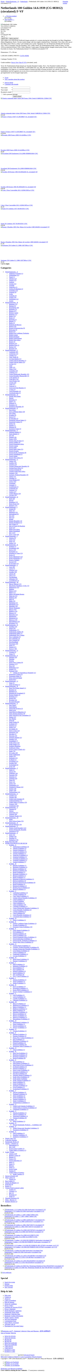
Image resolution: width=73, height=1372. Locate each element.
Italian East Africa (14, 529)
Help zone (8, 1295)
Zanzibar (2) (12, 838)
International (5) (14, 1145)
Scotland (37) (13, 724)
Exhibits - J (12, 978)
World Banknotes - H (11, 497)
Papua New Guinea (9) (16, 662)
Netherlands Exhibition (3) (21, 1022)
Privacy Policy (9, 1305)
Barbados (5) (13, 309)
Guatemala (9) (13, 488)
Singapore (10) (13, 732)
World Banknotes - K (11, 545)
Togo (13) (12, 782)
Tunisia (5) (12, 1171)
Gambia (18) (13, 463)
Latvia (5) (12, 568)
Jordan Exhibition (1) (19, 983)
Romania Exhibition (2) (20, 1056)
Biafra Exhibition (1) (19, 877)
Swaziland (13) (13, 761)
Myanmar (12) (13, 623)
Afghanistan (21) (14, 275)
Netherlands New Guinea (16, 635)
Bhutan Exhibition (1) (19, 876)
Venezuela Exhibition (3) (20, 1116)
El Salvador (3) (13, 418)
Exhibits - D (12, 918)
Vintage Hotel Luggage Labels (14, 1188)
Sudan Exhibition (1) (19, 1084)
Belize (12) (12, 316)
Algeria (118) (13, 1154)
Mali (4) (11, 599)
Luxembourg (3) (14, 580)
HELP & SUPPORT (11, 1343)
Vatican (11, 811)
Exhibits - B (12, 864)
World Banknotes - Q (11, 681)
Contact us (8, 1297)
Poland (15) (12, 669)
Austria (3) (12, 1189)
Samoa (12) (12, 717)
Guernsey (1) (13, 490)
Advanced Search (29, 1355)
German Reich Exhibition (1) (21, 945)
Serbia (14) (12, 727)
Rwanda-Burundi (14, 702)
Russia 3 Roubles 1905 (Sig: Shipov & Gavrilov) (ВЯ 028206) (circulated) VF (24, 242)
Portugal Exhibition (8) (20, 1044)
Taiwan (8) (12, 771)
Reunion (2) (12, 690)
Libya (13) (12, 575)
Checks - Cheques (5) (11, 1143)
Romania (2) (13, 1195)
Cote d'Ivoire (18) (14, 381)
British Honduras (14, 336)
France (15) (12, 1159)
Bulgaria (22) (13, 343)
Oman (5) (12, 654)
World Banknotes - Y (11, 826)
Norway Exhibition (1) (20, 1027)
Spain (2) (12, 1196)
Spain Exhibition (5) (19, 1082)
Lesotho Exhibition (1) (19, 998)
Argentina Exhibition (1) (20, 858)
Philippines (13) (14, 667)
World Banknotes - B (11, 302)
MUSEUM (8, 1339)
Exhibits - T (12, 1090)
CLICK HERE (24, 55)
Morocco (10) (13, 620)
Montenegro (12, 616)
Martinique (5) (13, 603)
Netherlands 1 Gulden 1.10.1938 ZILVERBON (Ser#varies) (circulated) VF (27, 1242)
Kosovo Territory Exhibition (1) (22, 992)
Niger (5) (12, 645)
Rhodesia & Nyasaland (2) (17, 693)
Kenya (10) (12, 550)
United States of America (16, 1172)
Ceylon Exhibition (18, 901)
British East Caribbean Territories (19, 333)
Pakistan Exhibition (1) (20, 1034)
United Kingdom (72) (15, 800)
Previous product (11, 16)
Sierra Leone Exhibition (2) (21, 1070)
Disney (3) (12, 401)
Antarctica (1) (13, 287)
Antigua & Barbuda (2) (16, 289)
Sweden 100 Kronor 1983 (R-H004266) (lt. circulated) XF (18, 187)
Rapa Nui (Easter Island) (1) (17, 688)
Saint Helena (13, 707)
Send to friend (9, 82)
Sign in (3, 1333)
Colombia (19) (13, 371)
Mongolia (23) (13, 615)
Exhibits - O (12, 1029)
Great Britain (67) (14, 480)
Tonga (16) (12, 783)
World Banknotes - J (11, 536)
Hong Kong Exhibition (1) (21, 959)
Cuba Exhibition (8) (19, 913)
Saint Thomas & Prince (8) (17, 713)
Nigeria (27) (12, 647)
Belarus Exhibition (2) (19, 869)
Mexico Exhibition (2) (19, 1014)
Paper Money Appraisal (12, 1322)
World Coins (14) (10, 1138)
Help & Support (9, 1302)
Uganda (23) (13, 795)
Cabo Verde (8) (13, 357)
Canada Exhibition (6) (19, 894)
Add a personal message (10, 94)
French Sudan (13, 456)
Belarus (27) (12, 311)
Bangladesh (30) (14, 307)
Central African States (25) (17, 362)
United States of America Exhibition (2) (25, 1108)
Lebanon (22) (13, 570)
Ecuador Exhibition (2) (20, 925)
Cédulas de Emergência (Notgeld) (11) (24, 673)
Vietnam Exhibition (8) (20, 1118)
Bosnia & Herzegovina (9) (17, 328)
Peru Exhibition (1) (18, 1039)
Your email (4, 90)
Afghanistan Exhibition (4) (21, 847)
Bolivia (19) (12, 326)
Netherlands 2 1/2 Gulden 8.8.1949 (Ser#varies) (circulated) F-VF (24, 1211)
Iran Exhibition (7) (18, 968)
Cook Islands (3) (14, 377)
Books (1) (8, 1186)
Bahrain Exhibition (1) (19, 865)
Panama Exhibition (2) (19, 1036)
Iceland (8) (12, 509)
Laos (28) (12, 567)
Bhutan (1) (12, 1157)
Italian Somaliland (14, 531)
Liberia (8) (12, 574)
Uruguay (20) (13, 804)
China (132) (12, 369)
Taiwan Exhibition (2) (19, 1092)
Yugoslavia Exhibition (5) (20, 1130)
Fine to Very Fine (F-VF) (19, 62)
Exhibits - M (13, 1002)
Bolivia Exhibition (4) (19, 881)
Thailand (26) (13, 778)
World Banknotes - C (11, 350)
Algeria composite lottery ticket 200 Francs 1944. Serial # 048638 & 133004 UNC (25, 113)
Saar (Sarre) (12, 705)
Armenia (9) (12, 292)
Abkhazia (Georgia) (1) (16, 273)
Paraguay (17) (13, 664)
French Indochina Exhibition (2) (22, 939)
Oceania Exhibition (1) (20, 1031)
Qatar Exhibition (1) (19, 1050)
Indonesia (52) (13, 512)
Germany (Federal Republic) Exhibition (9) (26, 947)
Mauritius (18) (13, 606)
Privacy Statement (10, 1309)
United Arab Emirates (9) (16, 799)
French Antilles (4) (14, 442)
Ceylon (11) (12, 364)
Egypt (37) (12, 417)
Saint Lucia (12, 710)
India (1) (11, 1162)
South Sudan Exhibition (20, 1079)
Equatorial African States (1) (17, 420)
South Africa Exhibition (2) (21, 1077)
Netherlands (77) (14, 630)
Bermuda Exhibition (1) (20, 874)
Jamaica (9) (12, 538)
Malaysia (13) (13, 596)
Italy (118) (12, 1147)
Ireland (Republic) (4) (15, 521)
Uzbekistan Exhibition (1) (20, 1109)
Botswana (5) (13, 330)
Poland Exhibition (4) (19, 1043)
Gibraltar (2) (12, 478)
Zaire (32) (12, 835)
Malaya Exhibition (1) (19, 1007)
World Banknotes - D (11, 394)
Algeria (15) (12, 280)
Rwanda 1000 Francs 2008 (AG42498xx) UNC (15, 150)
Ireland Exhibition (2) (19, 971)
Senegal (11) (13, 725)
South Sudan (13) (14, 744)
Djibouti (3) (12, 403)
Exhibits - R (12, 1051)
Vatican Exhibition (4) (19, 1114)
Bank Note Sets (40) (11, 841)
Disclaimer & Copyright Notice (14, 1326)
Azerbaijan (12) (13, 299)
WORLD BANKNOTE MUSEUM (16, 843)
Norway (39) (13, 649)
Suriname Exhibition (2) (20, 1085)
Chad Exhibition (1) (19, 899)
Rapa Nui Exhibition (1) (20, 1053)
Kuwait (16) (12, 562)
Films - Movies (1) (10, 1200)
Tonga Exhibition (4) (19, 1097)
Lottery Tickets (9, 1152)
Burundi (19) (13, 348)
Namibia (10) (13, 626)
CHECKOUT (9, 1346)
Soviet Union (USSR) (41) (17, 749)
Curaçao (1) (12, 386)
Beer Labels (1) (10, 1181)
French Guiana (13, 446)
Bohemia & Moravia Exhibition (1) (23, 879)
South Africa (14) (14, 742)
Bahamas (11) (13, 304)
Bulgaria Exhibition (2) (20, 886)
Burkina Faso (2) (14, 345)
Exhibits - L (12, 993)
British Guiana (13, 335)
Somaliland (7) (13, 741)
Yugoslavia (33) (14, 831)
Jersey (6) (12, 541)
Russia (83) (12, 698)
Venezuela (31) (13, 812)
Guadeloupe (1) (13, 487)
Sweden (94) (13, 763)
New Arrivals (9, 1287)
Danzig (11, 398)
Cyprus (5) (12, 389)
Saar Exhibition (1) (18, 1061)
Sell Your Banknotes (11, 1319)
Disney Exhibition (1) (19, 920)
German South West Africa (17, 471)
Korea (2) (12, 555)
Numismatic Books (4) (12, 1142)
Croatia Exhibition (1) (19, 911)
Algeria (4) (12, 1179)
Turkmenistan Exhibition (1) (21, 1102)
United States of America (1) (17, 1150)
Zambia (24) (12, 836)
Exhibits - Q (12, 1048)
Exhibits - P (12, 1032)
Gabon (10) (12, 461)
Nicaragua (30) (13, 644)
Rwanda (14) (13, 700)
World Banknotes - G (11, 459)
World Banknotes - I (11, 507)
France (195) (13, 439)
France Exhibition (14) (19, 935)
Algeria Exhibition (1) (19, 850)
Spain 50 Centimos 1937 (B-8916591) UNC (14, 223)
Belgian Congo (13, 313)
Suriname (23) (13, 758)
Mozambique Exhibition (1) (21, 1019)
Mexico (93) (12, 609)
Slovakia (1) (12, 734)
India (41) (12, 510)
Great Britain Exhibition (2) (21, 951)
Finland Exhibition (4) (19, 934)
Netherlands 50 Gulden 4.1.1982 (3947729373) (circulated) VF (24, 1226)
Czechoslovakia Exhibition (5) (22, 916)
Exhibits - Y (12, 1126)
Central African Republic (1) (17, 360)
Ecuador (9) (12, 415)
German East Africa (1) (16, 468)
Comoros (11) (13, 372)
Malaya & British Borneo (16, 594)
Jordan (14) (12, 543)
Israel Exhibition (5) (19, 973)
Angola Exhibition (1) (19, 853)
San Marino (12, 719)
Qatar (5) (11, 683)
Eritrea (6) (12, 423)
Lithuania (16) (13, 579)
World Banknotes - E (11, 408)
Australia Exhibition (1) (20, 860)
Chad (10, 365)
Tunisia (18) (12, 789)
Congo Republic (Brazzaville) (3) (19, 376)
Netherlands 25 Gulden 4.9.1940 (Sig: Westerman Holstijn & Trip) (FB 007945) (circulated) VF (33, 1267)
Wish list (13, 1333)
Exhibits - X (12, 1123)
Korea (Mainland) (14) (16, 557)
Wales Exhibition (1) (19, 1121)
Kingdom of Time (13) (16, 553)
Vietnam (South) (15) (15, 816)
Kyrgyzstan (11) (14, 563)
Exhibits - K (12, 985)
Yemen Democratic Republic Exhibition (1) (26, 1128)
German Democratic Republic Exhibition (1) (26, 949)
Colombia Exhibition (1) (20, 906)
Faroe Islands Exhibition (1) (21, 930)
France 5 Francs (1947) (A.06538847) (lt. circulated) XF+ (18, 131)
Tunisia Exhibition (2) (19, 1099)
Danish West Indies (15, 396)
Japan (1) (12, 1164)
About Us (7, 1299)
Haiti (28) (12, 499)
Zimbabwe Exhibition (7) (20, 1137)
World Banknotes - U (11, 794)
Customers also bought (11, 84)
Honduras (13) (13, 502)
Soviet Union (13, 1169)
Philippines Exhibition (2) (20, 1041)
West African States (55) (16, 821)
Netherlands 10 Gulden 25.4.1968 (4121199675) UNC (21, 1237)
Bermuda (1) (13, 319)
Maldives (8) (13, 597)
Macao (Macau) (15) (15, 584)
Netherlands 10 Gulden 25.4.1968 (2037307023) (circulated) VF (24, 1232)
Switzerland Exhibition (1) (21, 1089)
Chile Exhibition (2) (19, 903)
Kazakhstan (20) (14, 548)
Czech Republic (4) (15, 391)
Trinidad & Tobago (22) (16, 787)
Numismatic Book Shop (12, 1312)
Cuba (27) (12, 384)
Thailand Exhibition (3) (20, 1094)
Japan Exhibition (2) (19, 981)
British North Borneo (15, 338)
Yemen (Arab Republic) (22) (17, 828)
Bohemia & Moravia (15, 325)
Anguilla (11, 285)
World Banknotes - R (11, 686)
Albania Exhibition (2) (19, 848)
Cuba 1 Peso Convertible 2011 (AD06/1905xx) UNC (17, 205)
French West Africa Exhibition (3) (23, 942)
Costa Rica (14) (13, 379)
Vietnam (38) (13, 814)
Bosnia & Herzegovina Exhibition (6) (24, 882)
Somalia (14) (13, 739)
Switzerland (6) (13, 765)
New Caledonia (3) (15, 637)
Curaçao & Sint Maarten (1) (17, 388)
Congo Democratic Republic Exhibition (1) (26, 908)
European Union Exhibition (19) (22, 927)
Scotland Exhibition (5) (20, 1067)
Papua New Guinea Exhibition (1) (23, 1038)
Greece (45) (12, 481)
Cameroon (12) (13, 354)
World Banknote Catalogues (13, 1311)
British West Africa (14, 340)
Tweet (6, 77)
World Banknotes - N (12, 1)
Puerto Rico (12, 679)
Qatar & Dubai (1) (14, 684)
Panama (11, 661)
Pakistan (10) (13, 657)
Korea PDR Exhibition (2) (21, 990)
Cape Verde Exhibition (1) (21, 896)
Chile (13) (12, 367)
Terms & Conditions (11, 1304)
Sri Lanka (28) (13, 753)
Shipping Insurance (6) (12, 1198)
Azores (11, 301)
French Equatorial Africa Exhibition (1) (24, 937)
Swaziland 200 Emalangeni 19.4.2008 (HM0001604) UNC (18, 168)
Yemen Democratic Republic (17, 829)
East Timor (12, 413)
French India (13, 447)
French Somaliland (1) (15, 454)
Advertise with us (10, 1324)
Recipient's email (6, 92)
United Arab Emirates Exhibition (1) (24, 1106)
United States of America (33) (18, 802)
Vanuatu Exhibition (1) (20, 1113)
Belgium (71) (13, 314)
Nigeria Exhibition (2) (19, 1026)
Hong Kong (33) (14, 504)
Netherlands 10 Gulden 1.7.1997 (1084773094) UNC (21, 1216)
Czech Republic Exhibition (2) (22, 915)
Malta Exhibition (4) (19, 1010)
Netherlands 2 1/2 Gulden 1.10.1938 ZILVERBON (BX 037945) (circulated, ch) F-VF (31, 1247)
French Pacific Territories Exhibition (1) (25, 940)
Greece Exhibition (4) (19, 952)
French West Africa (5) (16, 458)
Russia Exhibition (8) (19, 1058)
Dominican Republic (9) (16, 406)
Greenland (12, 483)
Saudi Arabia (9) (14, 722)
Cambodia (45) (13, 352)
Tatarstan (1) (13, 777)
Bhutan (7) (12, 321)
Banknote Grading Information (14, 1316)
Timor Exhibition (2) (19, 1096)
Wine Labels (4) (10, 1177)
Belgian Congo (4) (14, 1155)
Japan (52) (12, 539)
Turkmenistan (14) (14, 792)
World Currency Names (12, 1317)
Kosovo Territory (14, 560)
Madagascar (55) (14, 587)
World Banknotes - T (11, 768)
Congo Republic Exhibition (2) (22, 910)
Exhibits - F (12, 928)
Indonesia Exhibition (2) (20, 966)
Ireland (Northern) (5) (15, 522)
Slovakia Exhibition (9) (20, 1073)
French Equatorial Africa (16, 444)
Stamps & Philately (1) (12, 1183)
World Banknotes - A (11, 272)
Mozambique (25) (14, 621)
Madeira (11, 589)
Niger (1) (12, 1167)
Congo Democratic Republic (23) (19, 374)
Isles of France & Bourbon (17, 526)
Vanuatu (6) (12, 809)
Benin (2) (12, 318)
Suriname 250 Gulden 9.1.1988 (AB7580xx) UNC (16, 260)
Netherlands (24, 1)
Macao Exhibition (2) (19, 1003)
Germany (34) (13, 473)
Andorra (11, 282)
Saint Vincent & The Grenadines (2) (20, 715)
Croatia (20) (12, 383)
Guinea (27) (12, 492)
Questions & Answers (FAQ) (13, 1307)
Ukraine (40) (13, 797)
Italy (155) (12, 533)
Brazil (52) (12, 331)
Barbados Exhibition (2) (20, 867)
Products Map (9, 1285)
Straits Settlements (14, 754)
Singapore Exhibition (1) (20, 1072)
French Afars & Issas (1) (16, 441)
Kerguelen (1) (13, 551)
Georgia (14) (13, 464)
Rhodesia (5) (13, 691)
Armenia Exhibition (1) (20, 857)
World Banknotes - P (11, 655)
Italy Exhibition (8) (18, 974)
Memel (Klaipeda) (14, 608)
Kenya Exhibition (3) (19, 986)
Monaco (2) (12, 613)
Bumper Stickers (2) (11, 1201)
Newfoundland (13, 642)
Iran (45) (11, 516)
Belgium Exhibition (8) (20, 870)
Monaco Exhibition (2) (20, 1015)
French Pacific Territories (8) (17, 452)
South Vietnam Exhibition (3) (22, 1080)
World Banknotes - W (11, 818)
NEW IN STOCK (10, 1336)
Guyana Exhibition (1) (19, 956)
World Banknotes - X (11, 823)
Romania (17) (13, 696)
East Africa (12, 410)
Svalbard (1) (12, 760)
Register (7, 1333)
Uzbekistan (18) (14, 806)
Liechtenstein (13, 577)
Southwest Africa (14, 748)
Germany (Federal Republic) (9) (18, 475)
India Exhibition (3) (19, 964)
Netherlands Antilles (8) (16, 632)
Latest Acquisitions (10, 1300)
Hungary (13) (13, 505)
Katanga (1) (12, 546)
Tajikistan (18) (13, 773)
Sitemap (7, 1284)
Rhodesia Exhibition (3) (20, 1055)
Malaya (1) (12, 592)
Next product (9, 19)
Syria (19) (12, 766)
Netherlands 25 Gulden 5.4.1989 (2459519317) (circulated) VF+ (24, 1221)
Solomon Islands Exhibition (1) (22, 1075)
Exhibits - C (12, 891)
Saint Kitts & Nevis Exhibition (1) (23, 1065)
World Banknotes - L (11, 565)
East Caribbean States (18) (17, 412)
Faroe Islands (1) (14, 434)
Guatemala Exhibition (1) (20, 954)
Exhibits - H (12, 957)
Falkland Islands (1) (15, 432)
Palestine (11, 659)
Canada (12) (12, 355)
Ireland (11, 519)
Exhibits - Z (12, 1131)
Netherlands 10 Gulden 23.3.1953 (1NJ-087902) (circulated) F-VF (25, 1257)
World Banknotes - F (11, 430)
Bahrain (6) (12, 306)
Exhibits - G (12, 944)
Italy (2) (11, 1193)
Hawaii (11, 500)
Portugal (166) (13, 671)
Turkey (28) (12, 790)
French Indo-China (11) (16, 449)
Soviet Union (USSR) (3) (16, 1148)
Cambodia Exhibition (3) (20, 893)
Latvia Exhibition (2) (19, 997)
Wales (11, 819)
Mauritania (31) (13, 604)
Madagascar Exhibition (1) (21, 1005)
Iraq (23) (11, 517)
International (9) (14, 514)
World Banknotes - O (11, 650)
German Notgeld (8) (15, 470)
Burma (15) (12, 347)
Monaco (11, 1166)
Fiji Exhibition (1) (18, 932)
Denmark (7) (13, 400)
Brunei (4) (12, 342)
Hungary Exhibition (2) (20, 961)
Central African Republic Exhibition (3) (25, 898)
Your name (4, 88)
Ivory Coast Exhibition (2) (21, 976)
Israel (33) (12, 528)
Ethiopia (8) (12, 427)
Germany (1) (13, 1191)
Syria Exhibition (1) (19, 1087)
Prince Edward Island (15, 678)
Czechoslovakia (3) (15, 393)
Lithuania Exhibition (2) (20, 1000)
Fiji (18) (11, 435)
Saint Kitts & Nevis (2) (16, 708)
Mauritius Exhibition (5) (20, 1012)
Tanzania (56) (13, 775)
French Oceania (14, 451)
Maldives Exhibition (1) (20, 1009)
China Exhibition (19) (19, 905)
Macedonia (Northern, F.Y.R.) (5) (19, 586)
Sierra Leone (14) (14, 731)
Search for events (10, 1282)
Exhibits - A (12, 845)
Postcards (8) (9, 1184)
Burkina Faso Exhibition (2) (21, 887)
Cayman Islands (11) (15, 359)
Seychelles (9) (13, 729)
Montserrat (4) (13, 618)
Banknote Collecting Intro (12, 1314)
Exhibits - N (12, 1021)
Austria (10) (12, 297)
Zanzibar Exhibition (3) (20, 1135)
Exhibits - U (12, 1104)
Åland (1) (12, 277)
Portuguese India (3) (15, 676)
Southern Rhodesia (14, 746)
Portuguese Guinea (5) (16, 674)
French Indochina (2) (15, 1160)
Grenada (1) (12, 485)
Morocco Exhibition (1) (20, 1017)
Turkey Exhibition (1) (19, 1101)
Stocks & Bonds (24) (11, 1176)
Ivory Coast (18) (14, 534)
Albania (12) (13, 278)
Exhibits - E (12, 922)
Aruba (11, 294)
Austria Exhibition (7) (19, 862)
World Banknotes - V (11, 807)
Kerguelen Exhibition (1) (20, 988)
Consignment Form (10, 1321)
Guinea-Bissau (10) (15, 493)
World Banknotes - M (11, 582)
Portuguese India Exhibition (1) (22, 1046)
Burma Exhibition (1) (19, 889)
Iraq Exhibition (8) (18, 969)
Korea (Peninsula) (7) (15, 558)
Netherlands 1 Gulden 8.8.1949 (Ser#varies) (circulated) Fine (23, 1252)
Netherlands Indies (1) (15, 633)
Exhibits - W (13, 1119)
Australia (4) (13, 296)
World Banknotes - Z (11, 833)
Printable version (65, 2)
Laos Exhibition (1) (19, 995)
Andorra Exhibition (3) (20, 852)
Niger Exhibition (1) (19, 1024)
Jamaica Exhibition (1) (19, 980)
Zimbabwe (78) (13, 840)
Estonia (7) (12, 425)
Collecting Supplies (11, 1140)
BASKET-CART (10, 1350)
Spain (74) (12, 751)
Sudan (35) (12, 756)
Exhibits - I (12, 963)
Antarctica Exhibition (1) (20, 855)
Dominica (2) (13, 405)
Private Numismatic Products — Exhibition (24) (27, 1125)
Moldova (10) (13, 611)
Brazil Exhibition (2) (19, 884)
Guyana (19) (13, 495)
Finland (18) (12, 437)
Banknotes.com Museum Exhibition (11, 1368)
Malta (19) (12, 601)
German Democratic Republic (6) (19, 466)
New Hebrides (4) (14, 638)
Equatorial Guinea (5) (15, 422)
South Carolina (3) (18, 1174)
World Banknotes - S (11, 703)
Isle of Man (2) (13, 524)
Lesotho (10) (13, 572)
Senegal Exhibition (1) (19, 1068)
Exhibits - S (12, 1060)
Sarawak (11, 720)
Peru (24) (12, 666)
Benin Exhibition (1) (19, 872)
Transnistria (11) (14, 785)
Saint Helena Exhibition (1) (21, 1063)
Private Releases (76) (15, 824)
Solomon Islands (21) (15, 737)
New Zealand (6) (14, 640)
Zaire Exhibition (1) (19, 1133)
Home (2, 1)
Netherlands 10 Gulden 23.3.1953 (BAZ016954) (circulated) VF (24, 1262)
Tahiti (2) (12, 770)
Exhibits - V (12, 1111)
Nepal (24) (12, 628)
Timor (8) (12, 780)
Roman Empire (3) (14, 695)
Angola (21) (12, 284)
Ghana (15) (12, 476)
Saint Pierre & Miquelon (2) (17, 712)
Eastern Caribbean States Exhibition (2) (24, 923)
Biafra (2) (12, 323)
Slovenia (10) (13, 736)
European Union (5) (15, 429)
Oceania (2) (12, 652)
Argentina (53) (13, 290)
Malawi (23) (12, 591)
